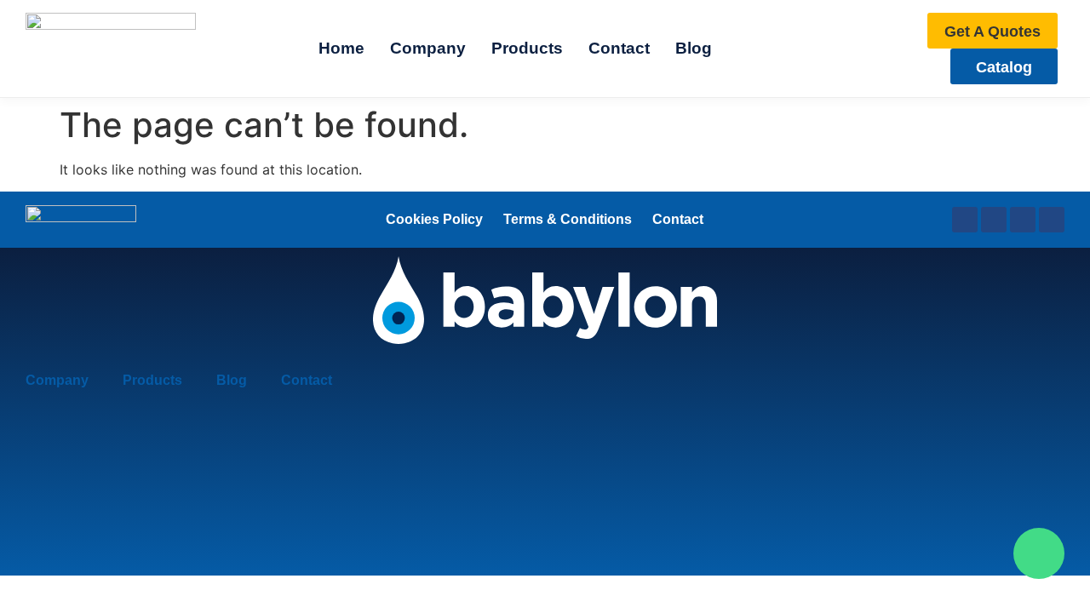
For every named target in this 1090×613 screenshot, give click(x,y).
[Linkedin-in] (994, 219)
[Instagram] (1023, 219)
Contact (677, 219)
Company (57, 380)
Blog (231, 380)
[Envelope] (1051, 219)
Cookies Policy (434, 219)
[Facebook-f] (965, 219)
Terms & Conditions (567, 219)
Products (152, 380)
